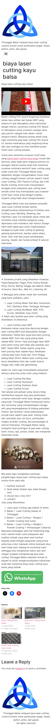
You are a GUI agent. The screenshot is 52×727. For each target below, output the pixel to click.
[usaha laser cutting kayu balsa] (11, 638)
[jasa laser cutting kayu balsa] (35, 613)
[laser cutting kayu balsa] (11, 613)
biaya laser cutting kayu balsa (23, 158)
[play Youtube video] (26, 101)
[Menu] (5, 54)
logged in (20, 668)
